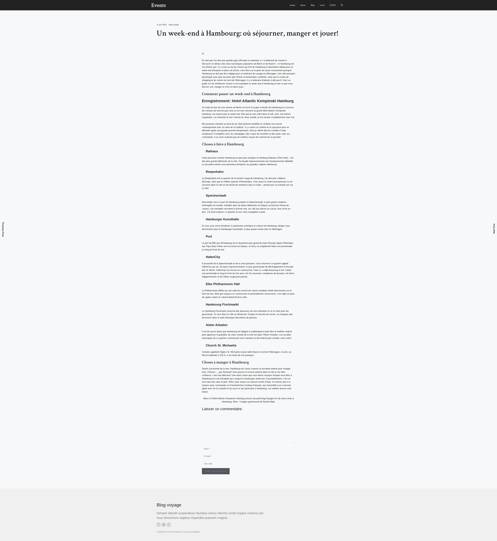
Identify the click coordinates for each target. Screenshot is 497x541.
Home (292, 5)
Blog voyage (169, 504)
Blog (313, 5)
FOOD (333, 5)
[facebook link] (169, 525)
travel (322, 5)
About (303, 5)
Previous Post (3, 229)
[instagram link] (158, 525)
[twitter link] (164, 525)
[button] (342, 5)
